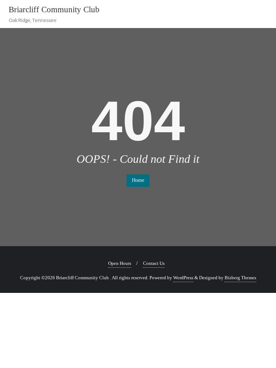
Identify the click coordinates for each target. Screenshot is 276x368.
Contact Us (154, 263)
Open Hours (119, 263)
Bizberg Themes (240, 277)
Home (138, 180)
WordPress (183, 277)
